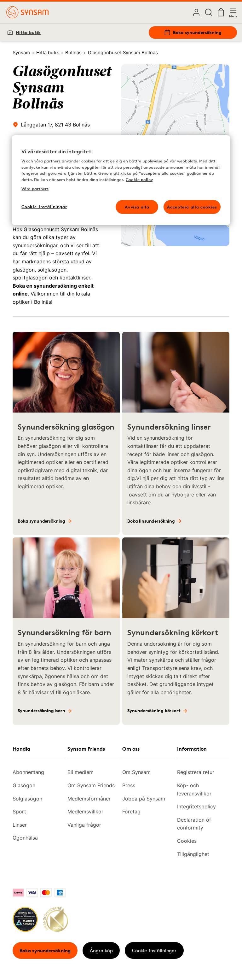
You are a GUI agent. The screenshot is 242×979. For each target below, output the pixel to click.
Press (128, 785)
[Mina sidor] (196, 12)
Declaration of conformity (194, 824)
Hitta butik (28, 32)
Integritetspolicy (196, 806)
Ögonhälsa (25, 838)
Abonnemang (28, 772)
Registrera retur (195, 772)
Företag (131, 811)
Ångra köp (101, 950)
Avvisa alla (137, 206)
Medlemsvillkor (85, 811)
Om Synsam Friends (91, 785)
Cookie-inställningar (154, 950)
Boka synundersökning (197, 32)
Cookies (187, 841)
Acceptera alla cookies (192, 206)
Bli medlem (80, 772)
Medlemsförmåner (89, 798)
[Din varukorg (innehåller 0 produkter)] (220, 12)
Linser (20, 825)
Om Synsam (136, 772)
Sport (19, 811)
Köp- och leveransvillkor (194, 789)
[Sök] (208, 12)
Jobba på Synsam (143, 798)
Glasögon (24, 785)
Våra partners (35, 188)
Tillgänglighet (193, 854)
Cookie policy (139, 179)
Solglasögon (27, 798)
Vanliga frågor (84, 825)
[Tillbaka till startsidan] (27, 12)
